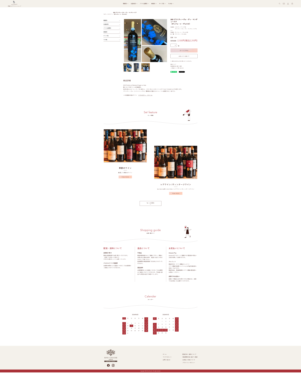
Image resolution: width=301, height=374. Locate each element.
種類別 (105, 20)
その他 (105, 39)
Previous (125, 40)
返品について (173, 64)
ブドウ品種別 (107, 28)
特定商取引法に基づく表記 (176, 66)
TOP (104, 14)
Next (165, 40)
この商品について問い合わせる (177, 68)
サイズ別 (105, 36)
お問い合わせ (166, 360)
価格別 (105, 32)
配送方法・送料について (189, 354)
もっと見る (150, 203)
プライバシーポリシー (188, 363)
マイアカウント (167, 357)
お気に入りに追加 (183, 56)
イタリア (109, 14)
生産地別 (105, 24)
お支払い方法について (188, 360)
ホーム (164, 354)
